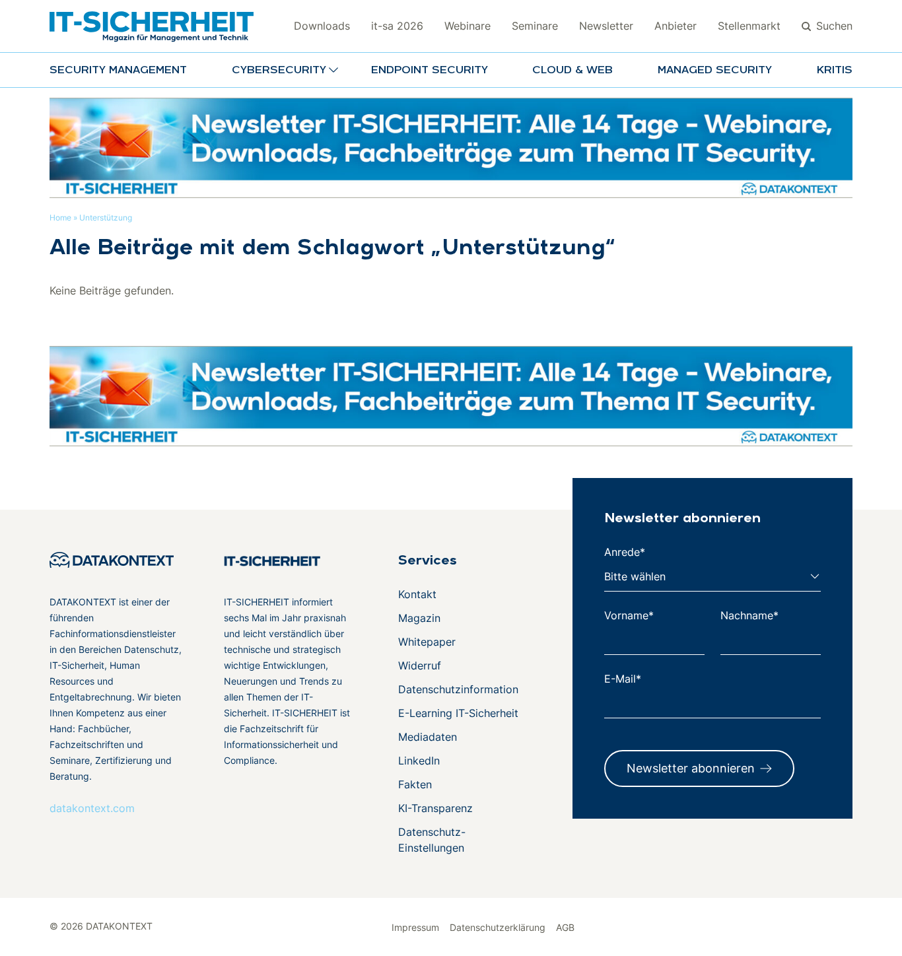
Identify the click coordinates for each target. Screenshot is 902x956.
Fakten (415, 784)
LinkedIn (419, 760)
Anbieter (675, 25)
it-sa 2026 (397, 25)
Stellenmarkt (749, 25)
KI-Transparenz (435, 808)
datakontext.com (92, 808)
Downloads (322, 25)
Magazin (419, 618)
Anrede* (624, 552)
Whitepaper (427, 641)
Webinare (467, 25)
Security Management (118, 70)
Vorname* (629, 615)
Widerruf (419, 665)
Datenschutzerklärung (497, 927)
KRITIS (834, 70)
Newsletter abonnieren (691, 768)
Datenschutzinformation (458, 689)
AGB (565, 927)
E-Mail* (622, 678)
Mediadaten (427, 736)
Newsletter (606, 25)
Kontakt (417, 594)
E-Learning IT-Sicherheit (458, 713)
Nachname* (749, 615)
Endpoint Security (429, 70)
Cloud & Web (572, 70)
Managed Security (715, 70)
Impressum (415, 927)
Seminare (535, 25)
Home (60, 217)
